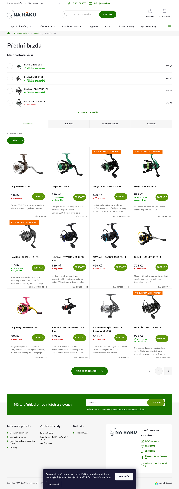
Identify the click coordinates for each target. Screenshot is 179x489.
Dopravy (13, 447)
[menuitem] (21, 26)
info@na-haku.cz (152, 441)
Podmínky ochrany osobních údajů (22, 442)
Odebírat (156, 402)
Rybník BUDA (82, 433)
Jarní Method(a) (46, 433)
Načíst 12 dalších (87, 371)
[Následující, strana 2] (159, 371)
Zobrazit (38, 196)
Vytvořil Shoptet (165, 483)
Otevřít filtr (16, 140)
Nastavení (54, 484)
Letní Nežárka (46, 443)
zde (108, 477)
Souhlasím (124, 476)
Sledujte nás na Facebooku (156, 457)
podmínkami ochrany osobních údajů (128, 409)
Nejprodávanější (110, 124)
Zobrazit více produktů (88, 112)
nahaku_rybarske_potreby (156, 464)
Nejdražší (68, 124)
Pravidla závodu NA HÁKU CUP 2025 (54, 438)
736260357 (150, 446)
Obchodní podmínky (15, 3)
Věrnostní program (35, 3)
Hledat (107, 14)
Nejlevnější (28, 124)
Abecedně (151, 124)
